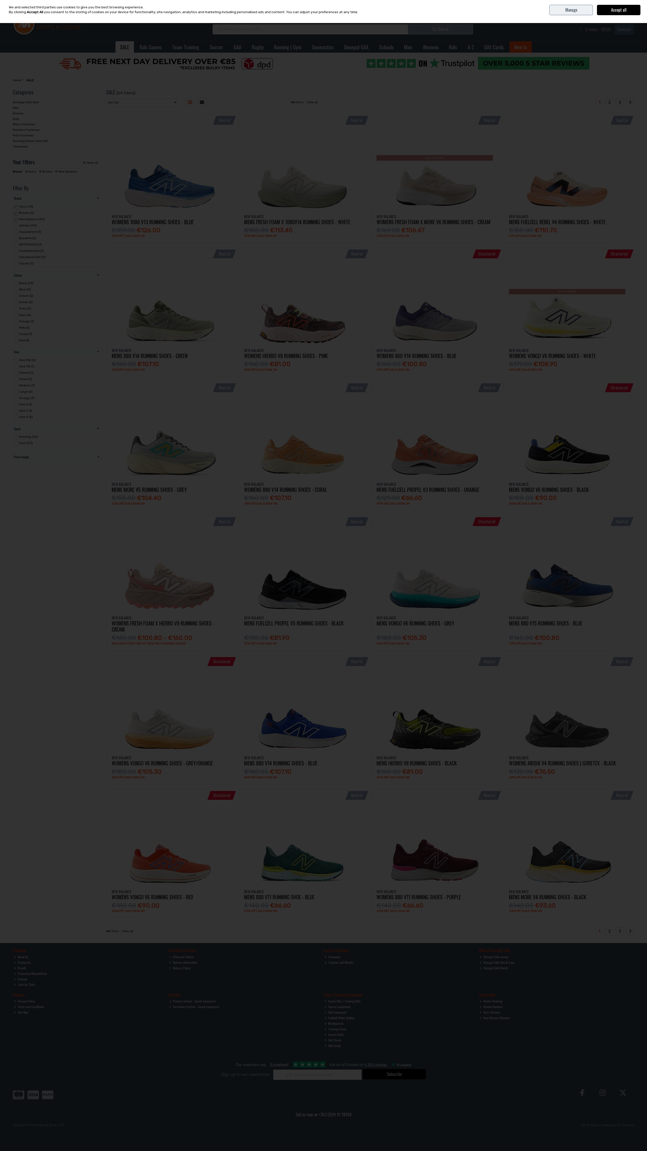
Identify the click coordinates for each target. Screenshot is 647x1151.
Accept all (619, 10)
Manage (571, 10)
